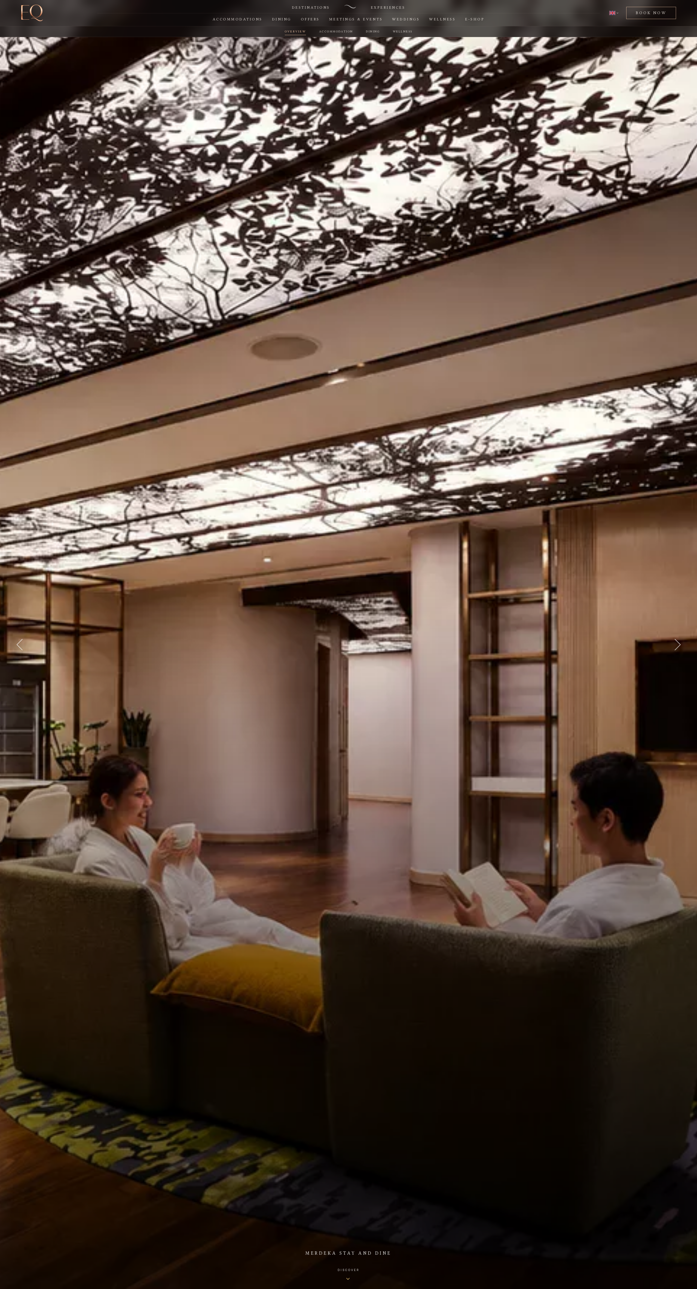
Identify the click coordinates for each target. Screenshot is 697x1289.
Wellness (442, 19)
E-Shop (474, 19)
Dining (281, 19)
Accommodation (336, 31)
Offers (310, 19)
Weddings (406, 19)
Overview (295, 31)
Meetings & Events (356, 19)
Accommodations (237, 19)
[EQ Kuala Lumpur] (32, 13)
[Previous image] (19, 644)
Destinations (311, 7)
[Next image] (677, 644)
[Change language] (614, 13)
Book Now (651, 13)
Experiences (388, 7)
